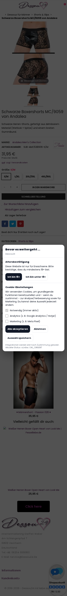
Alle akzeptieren (17, 329)
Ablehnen (40, 329)
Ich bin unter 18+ (36, 276)
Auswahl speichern (19, 338)
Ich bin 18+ (13, 276)
